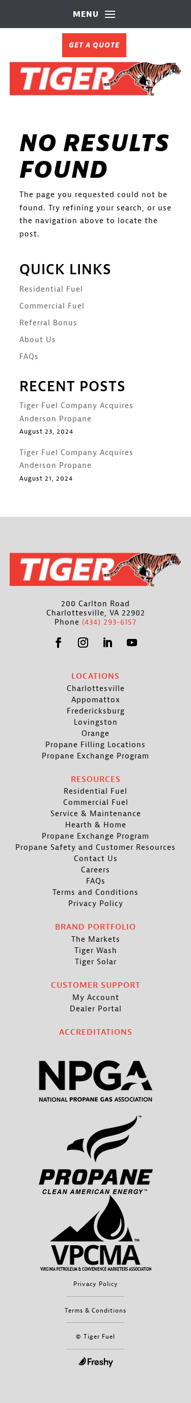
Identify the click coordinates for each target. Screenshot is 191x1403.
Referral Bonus (48, 323)
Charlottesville (96, 689)
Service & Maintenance (95, 814)
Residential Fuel (51, 289)
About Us (37, 340)
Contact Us (96, 859)
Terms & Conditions (95, 1310)
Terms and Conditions (95, 892)
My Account (95, 998)
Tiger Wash (95, 951)
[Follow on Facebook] (59, 642)
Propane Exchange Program (95, 756)
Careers (95, 870)
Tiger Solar (96, 962)
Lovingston (96, 722)
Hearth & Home (95, 825)
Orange (95, 734)
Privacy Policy (95, 904)
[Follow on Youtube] (132, 642)
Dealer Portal (96, 1009)
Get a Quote (94, 45)
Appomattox (95, 700)
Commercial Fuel (52, 306)
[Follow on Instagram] (83, 642)
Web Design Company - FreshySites (95, 1362)
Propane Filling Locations (95, 745)
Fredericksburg (96, 711)
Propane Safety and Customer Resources (95, 847)
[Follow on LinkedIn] (108, 642)
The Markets (95, 939)
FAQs (29, 357)
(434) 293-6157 (109, 622)
